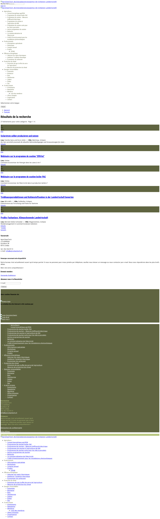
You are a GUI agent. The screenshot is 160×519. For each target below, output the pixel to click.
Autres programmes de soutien (16, 29)
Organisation (11, 97)
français (3, 106)
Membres (10, 91)
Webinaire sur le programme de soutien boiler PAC (23, 176)
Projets (9, 49)
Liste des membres (16, 93)
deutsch (7, 110)
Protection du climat (10, 61)
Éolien (9, 81)
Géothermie (10, 77)
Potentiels (10, 71)
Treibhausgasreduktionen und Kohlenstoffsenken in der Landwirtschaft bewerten (37, 197)
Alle (2, 132)
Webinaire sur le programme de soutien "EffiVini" (22, 156)
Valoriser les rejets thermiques (16, 55)
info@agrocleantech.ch (14, 251)
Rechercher (5, 4)
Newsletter (10, 89)
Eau (8, 83)
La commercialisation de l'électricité (20, 341)
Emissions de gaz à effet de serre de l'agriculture (24, 365)
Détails (3, 144)
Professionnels (8, 41)
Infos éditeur (5, 431)
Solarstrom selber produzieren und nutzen (19, 136)
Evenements (11, 87)
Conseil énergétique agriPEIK (16, 13)
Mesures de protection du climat (17, 67)
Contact (9, 99)
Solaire (9, 79)
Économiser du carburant (14, 59)
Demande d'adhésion (8, 275)
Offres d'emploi (12, 95)
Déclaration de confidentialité (11, 428)
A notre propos (8, 85)
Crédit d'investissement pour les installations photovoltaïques (29, 343)
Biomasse (10, 73)
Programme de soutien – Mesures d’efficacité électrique (27, 331)
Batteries (10, 31)
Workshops (10, 45)
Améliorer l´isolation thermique (16, 57)
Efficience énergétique (11, 53)
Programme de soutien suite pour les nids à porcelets (26, 335)
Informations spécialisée (14, 43)
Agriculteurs (8, 11)
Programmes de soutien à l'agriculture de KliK (23, 333)
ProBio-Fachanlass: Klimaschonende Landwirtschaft (24, 217)
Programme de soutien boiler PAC (17, 15)
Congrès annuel (12, 47)
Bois (8, 75)
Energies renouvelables (11, 69)
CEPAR (13, 51)
